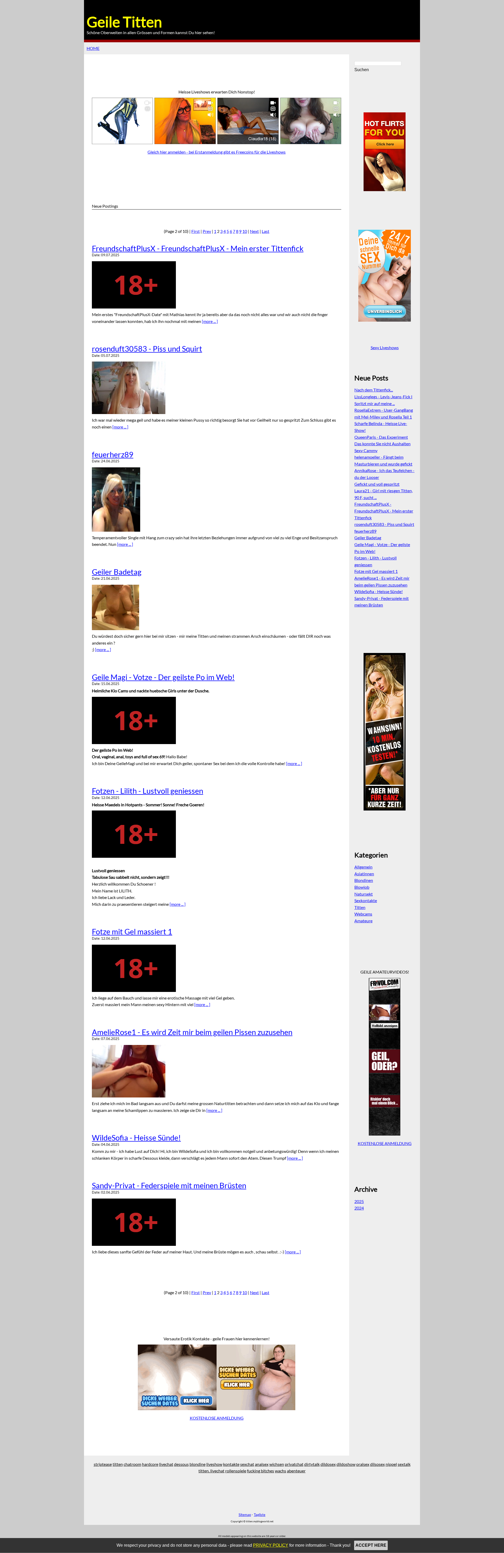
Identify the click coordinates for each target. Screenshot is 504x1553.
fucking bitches (260, 1470)
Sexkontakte (365, 900)
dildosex (328, 1464)
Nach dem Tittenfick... (373, 389)
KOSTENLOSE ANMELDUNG (217, 1417)
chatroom (132, 1464)
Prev (207, 231)
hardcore (150, 1464)
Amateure (363, 920)
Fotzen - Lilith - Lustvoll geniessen (147, 790)
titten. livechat (211, 1470)
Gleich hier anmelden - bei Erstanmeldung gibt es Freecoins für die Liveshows (217, 151)
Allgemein (363, 866)
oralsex (362, 1464)
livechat (166, 1464)
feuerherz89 (112, 454)
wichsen (276, 1464)
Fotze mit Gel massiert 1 (132, 931)
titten (118, 1464)
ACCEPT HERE (370, 1545)
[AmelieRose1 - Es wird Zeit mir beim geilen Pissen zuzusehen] (216, 1071)
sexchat (247, 1464)
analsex (262, 1464)
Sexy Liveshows (385, 347)
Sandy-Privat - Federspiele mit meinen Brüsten (169, 1185)
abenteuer (296, 1470)
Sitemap (245, 1515)
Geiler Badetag (116, 571)
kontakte (231, 1464)
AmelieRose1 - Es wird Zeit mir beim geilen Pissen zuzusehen (192, 1032)
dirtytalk (312, 1464)
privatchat (294, 1464)
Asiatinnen (364, 873)
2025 (359, 1201)
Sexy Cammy (365, 450)
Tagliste (259, 1515)
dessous (181, 1464)
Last (265, 231)
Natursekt (363, 893)
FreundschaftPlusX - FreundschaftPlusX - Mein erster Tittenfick (197, 248)
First (195, 231)
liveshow (214, 1464)
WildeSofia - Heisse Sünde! (136, 1137)
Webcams (363, 913)
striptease (103, 1464)
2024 (359, 1207)
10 (244, 231)
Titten (359, 907)
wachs (280, 1470)
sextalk (404, 1464)
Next (254, 231)
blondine (198, 1464)
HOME (93, 48)
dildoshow (346, 1464)
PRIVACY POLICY (270, 1545)
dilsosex (377, 1464)
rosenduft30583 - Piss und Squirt (147, 348)
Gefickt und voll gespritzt (377, 484)
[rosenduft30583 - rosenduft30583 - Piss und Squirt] (216, 388)
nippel (391, 1464)
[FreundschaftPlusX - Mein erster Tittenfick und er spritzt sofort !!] (216, 284)
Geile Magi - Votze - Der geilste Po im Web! (163, 677)
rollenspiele (235, 1470)
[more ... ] (210, 321)
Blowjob (361, 887)
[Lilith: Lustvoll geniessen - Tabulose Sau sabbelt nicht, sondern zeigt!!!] (216, 834)
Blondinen (363, 880)
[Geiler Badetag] (216, 607)
